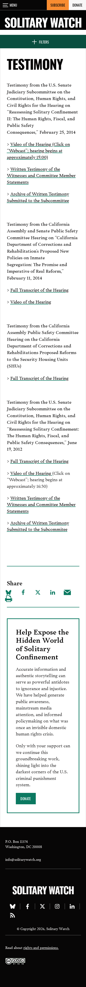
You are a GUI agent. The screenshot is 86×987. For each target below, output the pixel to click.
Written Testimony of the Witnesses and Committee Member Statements (41, 175)
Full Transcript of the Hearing (39, 289)
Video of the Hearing (30, 301)
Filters (44, 41)
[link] (26, 798)
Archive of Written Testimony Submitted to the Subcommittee (38, 196)
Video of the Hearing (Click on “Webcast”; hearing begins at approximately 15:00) (38, 150)
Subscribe (57, 5)
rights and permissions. (41, 947)
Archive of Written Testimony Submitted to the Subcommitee (38, 525)
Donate (77, 5)
